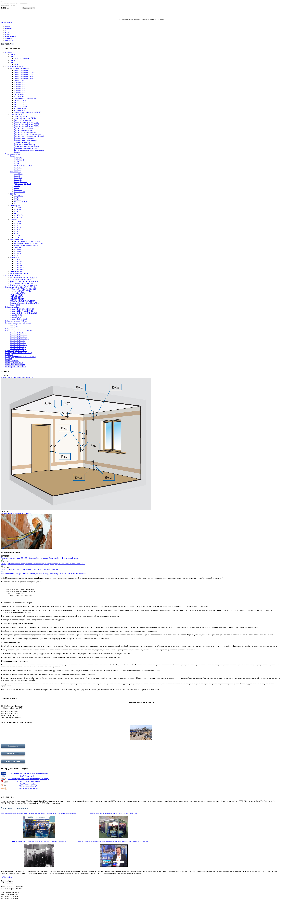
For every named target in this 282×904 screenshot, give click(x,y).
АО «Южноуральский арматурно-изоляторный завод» (28, 779)
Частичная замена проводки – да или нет (16, 513)
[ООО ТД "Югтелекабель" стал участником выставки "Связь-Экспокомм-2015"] (2, 572)
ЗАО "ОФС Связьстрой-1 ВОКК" (28, 781)
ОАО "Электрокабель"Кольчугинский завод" (28, 785)
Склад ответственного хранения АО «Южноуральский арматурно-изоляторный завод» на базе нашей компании (43, 574)
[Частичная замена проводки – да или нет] (26, 548)
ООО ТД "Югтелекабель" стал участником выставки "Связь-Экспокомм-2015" (30, 569)
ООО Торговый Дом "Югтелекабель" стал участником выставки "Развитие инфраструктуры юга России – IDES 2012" (114, 841)
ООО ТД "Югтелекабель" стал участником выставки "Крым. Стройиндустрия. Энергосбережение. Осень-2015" (43, 564)
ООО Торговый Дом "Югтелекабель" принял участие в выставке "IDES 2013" (113, 813)
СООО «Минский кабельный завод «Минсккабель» (28, 773)
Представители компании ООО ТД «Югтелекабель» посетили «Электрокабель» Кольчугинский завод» (40, 558)
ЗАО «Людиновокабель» (28, 788)
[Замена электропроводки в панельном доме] (76, 510)
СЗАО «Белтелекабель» (28, 776)
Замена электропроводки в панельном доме (17, 377)
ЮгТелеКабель (6, 23)
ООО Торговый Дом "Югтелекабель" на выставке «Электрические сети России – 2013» (39, 841)
